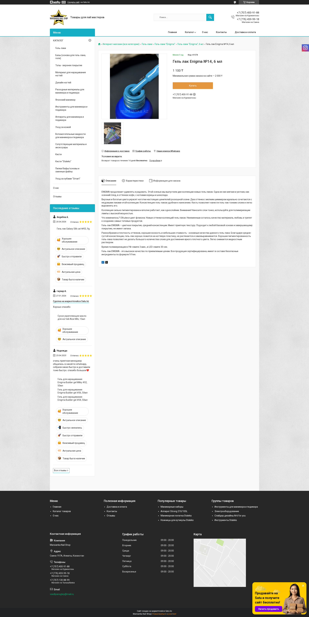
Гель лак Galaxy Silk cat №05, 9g (73, 228)
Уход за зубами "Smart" (67, 178)
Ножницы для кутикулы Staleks (177, 520)
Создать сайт (73, 2)
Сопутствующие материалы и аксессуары (71, 146)
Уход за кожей (63, 127)
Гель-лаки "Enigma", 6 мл (191, 44)
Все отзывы (60, 470)
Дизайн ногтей (63, 82)
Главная (172, 32)
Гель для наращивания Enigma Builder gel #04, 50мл (73, 398)
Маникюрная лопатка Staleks (176, 515)
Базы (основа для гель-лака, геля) (70, 57)
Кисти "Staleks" (63, 161)
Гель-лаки (147, 44)
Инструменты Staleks (226, 520)
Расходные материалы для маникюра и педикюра (69, 91)
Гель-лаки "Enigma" (165, 44)
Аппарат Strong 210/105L (174, 511)
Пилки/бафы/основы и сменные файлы (67, 170)
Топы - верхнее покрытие (68, 65)
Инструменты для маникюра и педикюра (71, 108)
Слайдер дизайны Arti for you (230, 515)
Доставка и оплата (245, 32)
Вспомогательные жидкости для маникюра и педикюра (70, 136)
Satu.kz (168, 611)
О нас (205, 32)
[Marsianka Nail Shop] (59, 17)
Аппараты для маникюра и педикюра (69, 118)
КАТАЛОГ (58, 40)
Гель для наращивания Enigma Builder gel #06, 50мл (73, 391)
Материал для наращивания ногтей (70, 74)
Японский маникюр (65, 99)
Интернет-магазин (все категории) (121, 44)
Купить (193, 85)
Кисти (58, 154)
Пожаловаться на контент (164, 614)
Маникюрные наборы (172, 506)
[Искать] (210, 17)
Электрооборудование (227, 511)
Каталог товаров (62, 511)
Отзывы (57, 196)
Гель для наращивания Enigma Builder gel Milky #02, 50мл (72, 382)
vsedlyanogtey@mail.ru (62, 594)
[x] (106, 263)
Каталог (189, 32)
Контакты (221, 32)
